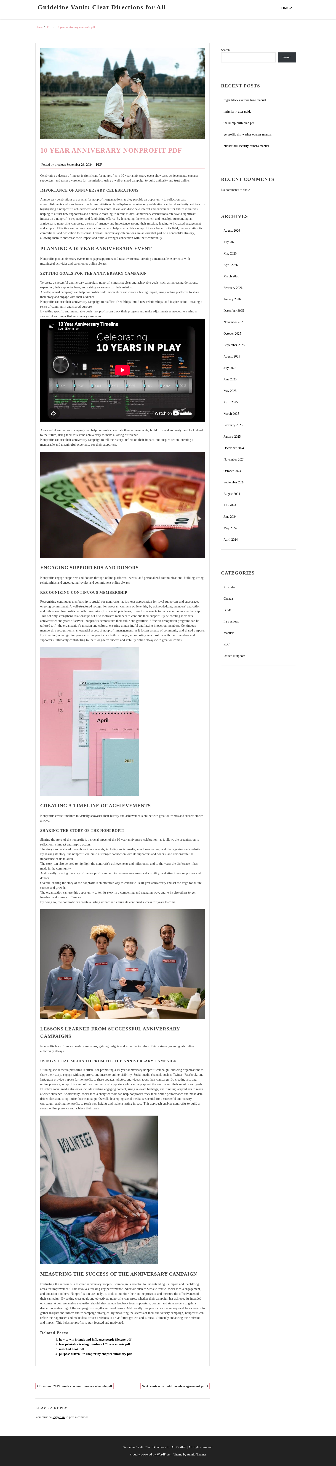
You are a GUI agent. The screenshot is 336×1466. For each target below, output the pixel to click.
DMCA (287, 8)
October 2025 (232, 333)
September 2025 (234, 345)
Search (225, 50)
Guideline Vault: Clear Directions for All (102, 7)
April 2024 (231, 539)
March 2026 (231, 276)
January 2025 (232, 436)
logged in (59, 1417)
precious (60, 164)
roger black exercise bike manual (245, 100)
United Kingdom (234, 656)
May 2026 (230, 253)
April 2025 (231, 402)
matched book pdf (71, 1349)
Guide (227, 610)
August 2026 (232, 230)
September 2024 (234, 482)
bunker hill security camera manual (246, 146)
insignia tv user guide (237, 111)
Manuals (229, 633)
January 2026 (232, 299)
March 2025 (231, 413)
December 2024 (234, 448)
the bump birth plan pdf (239, 123)
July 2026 (230, 242)
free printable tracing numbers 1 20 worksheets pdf (94, 1344)
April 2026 (231, 265)
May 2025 (230, 391)
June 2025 (230, 379)
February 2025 (233, 425)
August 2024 (232, 494)
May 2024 (230, 528)
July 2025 (230, 368)
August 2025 (232, 356)
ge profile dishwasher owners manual (248, 134)
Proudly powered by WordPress (150, 1454)
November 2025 (234, 322)
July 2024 (230, 505)
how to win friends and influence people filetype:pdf (95, 1339)
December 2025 (234, 310)
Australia (229, 587)
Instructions (231, 621)
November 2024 (234, 459)
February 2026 (233, 288)
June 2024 (230, 516)
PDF (99, 164)
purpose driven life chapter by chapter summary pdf (95, 1354)
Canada (228, 598)
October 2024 (232, 471)
